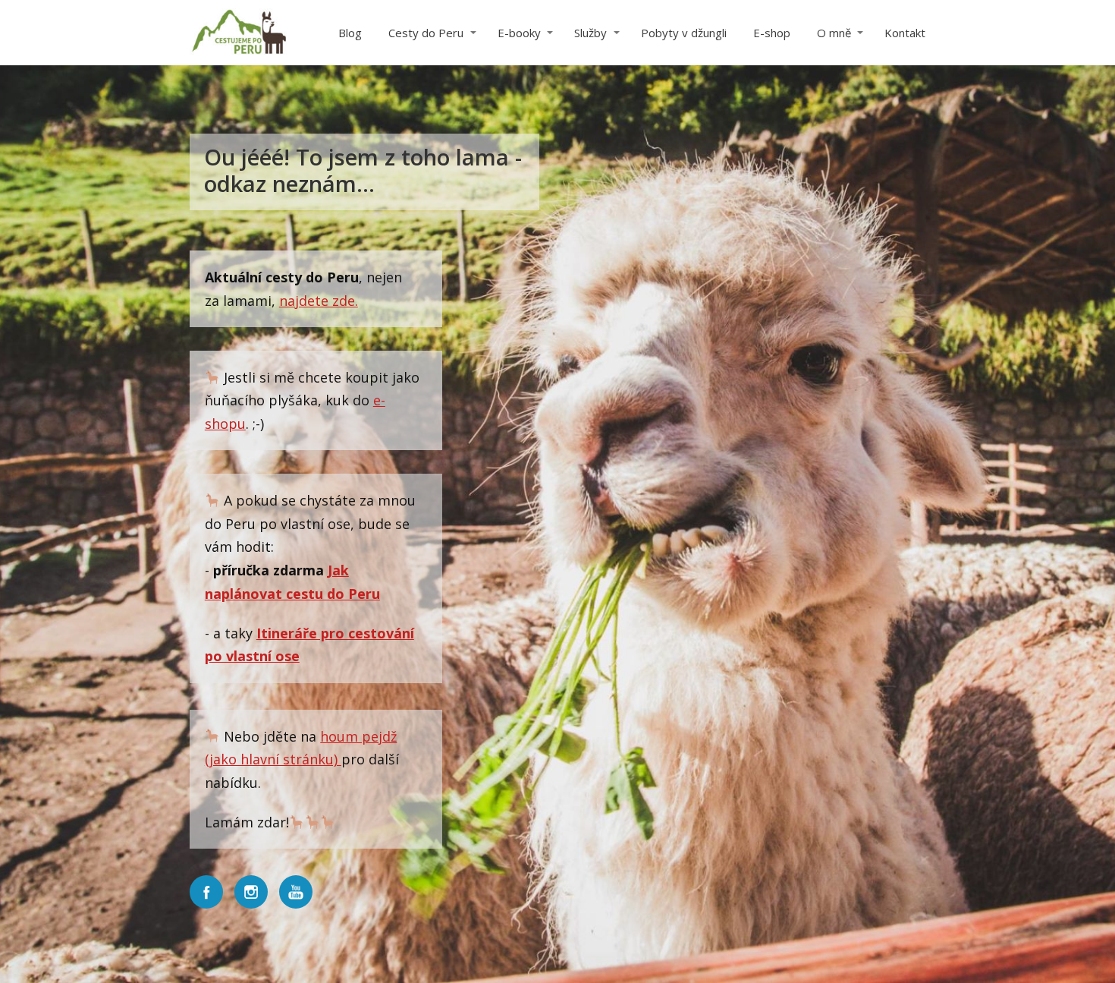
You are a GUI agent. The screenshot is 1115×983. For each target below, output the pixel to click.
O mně (834, 32)
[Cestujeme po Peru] (239, 32)
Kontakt (904, 32)
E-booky (519, 32)
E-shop (771, 32)
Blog (350, 32)
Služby (590, 32)
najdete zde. (318, 300)
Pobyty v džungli (684, 32)
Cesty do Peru (425, 32)
